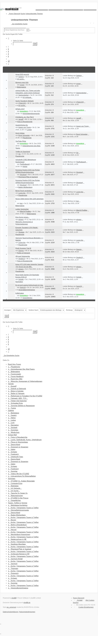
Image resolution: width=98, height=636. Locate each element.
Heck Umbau (19, 133)
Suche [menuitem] (15, 9)
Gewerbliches (27, 298)
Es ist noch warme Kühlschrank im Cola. (29, 285)
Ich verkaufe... (27, 97)
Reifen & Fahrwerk (23, 253)
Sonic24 (23, 287)
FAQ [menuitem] (8, 9)
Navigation (19, 282)
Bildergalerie (21, 87)
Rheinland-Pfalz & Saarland (28, 177)
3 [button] (8, 51)
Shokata (21, 232)
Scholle (21, 279)
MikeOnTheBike (25, 211)
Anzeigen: (8, 310)
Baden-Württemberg (25, 187)
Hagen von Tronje (24, 127)
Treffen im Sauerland (22, 152)
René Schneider (24, 135)
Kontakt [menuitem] (79, 600)
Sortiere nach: (34, 310)
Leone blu (21, 193)
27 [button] (9, 61)
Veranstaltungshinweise (26, 290)
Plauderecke (27, 138)
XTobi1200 (22, 103)
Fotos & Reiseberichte (24, 122)
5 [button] (8, 56)
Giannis (21, 251)
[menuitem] (85, 607)
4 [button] (8, 54)
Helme (25, 166)
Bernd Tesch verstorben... (24, 191)
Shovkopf (23, 175)
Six (19, 154)
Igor (21, 203)
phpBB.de (26, 603)
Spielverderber (23, 95)
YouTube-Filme (20, 141)
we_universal (11, 607)
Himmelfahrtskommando (31, 114)
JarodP (20, 119)
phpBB (13, 598)
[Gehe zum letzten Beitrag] (82, 76)
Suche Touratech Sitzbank (24, 101)
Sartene (21, 77)
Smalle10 (21, 259)
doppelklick (24, 111)
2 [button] (8, 49)
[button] (8, 38)
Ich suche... (21, 79)
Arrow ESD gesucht (22, 74)
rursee (22, 85)
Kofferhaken (19, 293)
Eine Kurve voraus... (22, 217)
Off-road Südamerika (22, 256)
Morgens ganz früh (21, 82)
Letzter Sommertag (22, 209)
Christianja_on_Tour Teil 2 (24, 117)
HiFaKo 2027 (20, 109)
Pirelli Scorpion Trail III (23, 248)
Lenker (29, 130)
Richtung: (69, 310)
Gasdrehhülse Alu (21, 125)
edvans (20, 219)
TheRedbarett (24, 164)
